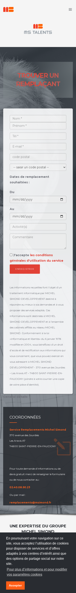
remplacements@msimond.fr (30, 502)
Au (12, 209)
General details (15, 397)
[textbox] (38, 226)
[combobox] (38, 226)
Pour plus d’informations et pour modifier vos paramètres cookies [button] (37, 572)
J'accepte (36, 258)
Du (12, 192)
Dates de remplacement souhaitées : (29, 179)
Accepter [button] (15, 585)
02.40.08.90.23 (20, 487)
